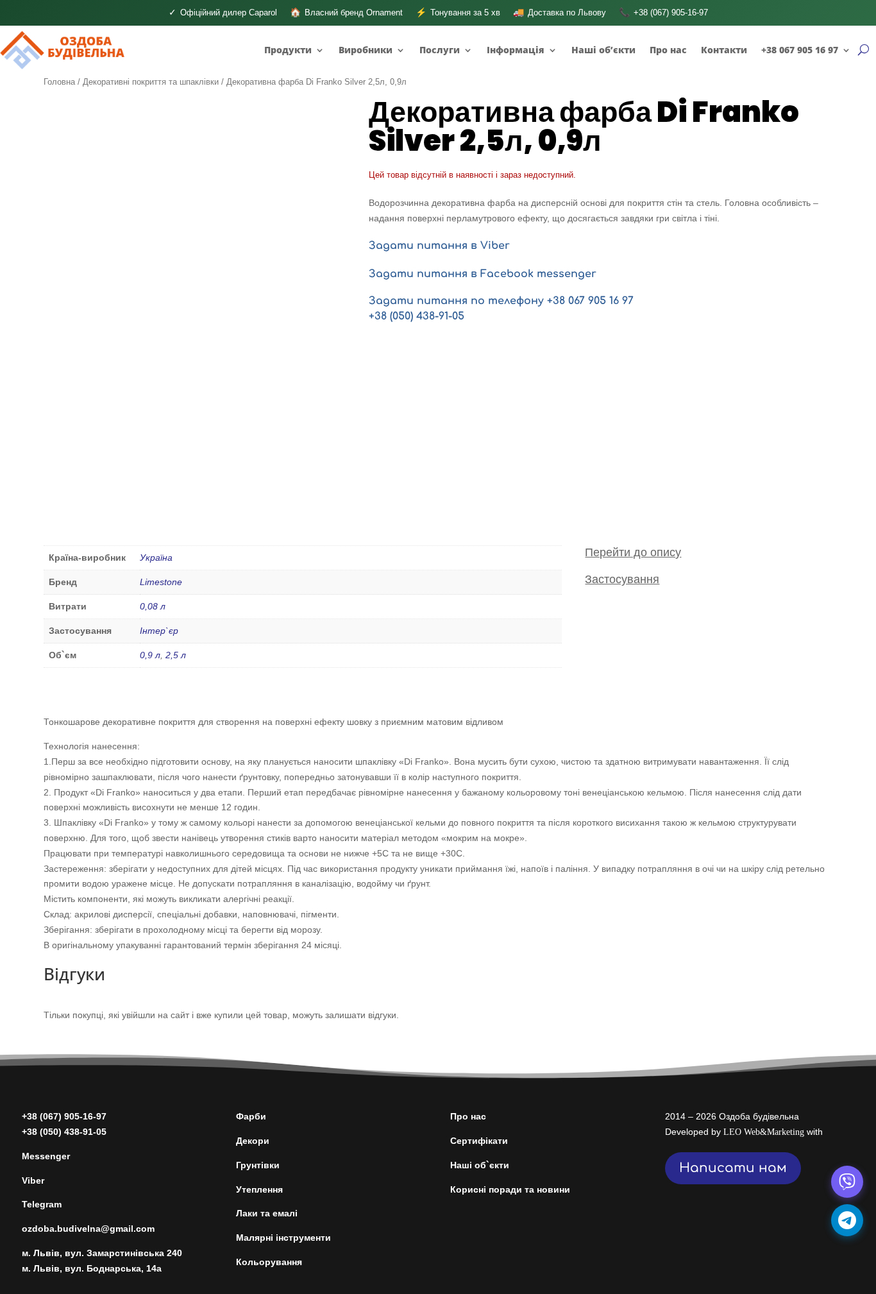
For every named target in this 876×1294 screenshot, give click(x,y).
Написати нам (733, 1168)
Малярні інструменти (283, 1237)
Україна (156, 557)
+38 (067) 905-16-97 (64, 1116)
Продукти (288, 50)
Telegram (42, 1204)
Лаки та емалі (267, 1213)
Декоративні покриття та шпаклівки (151, 82)
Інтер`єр (159, 631)
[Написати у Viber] (847, 1182)
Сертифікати (479, 1141)
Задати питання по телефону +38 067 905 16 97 (501, 301)
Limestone (161, 582)
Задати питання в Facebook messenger (482, 274)
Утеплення (259, 1189)
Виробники (365, 50)
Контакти (724, 50)
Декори (252, 1141)
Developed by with (744, 1132)
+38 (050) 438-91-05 (416, 316)
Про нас (668, 50)
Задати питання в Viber (439, 245)
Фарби (251, 1116)
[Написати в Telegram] (847, 1220)
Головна (59, 82)
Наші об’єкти (603, 50)
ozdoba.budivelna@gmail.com (88, 1228)
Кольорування (269, 1262)
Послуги (439, 50)
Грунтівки (258, 1165)
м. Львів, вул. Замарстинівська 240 (102, 1253)
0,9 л (150, 655)
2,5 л (175, 655)
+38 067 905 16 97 (799, 50)
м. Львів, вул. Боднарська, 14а (92, 1268)
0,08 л (152, 606)
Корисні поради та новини (510, 1189)
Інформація (515, 50)
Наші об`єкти (479, 1165)
